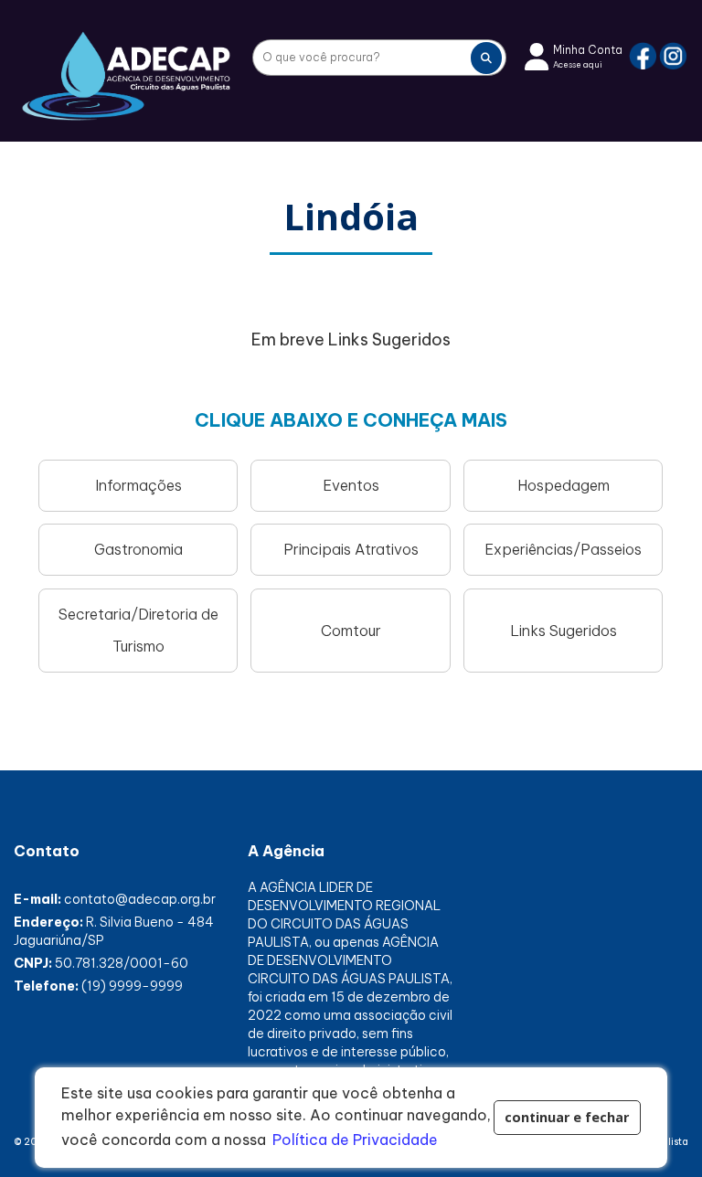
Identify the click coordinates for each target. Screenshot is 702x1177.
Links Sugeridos (563, 630)
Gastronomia (138, 549)
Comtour (351, 630)
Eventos (351, 485)
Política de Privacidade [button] (355, 1139)
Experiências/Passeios (563, 549)
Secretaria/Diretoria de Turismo (138, 630)
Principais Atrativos (351, 549)
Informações (138, 485)
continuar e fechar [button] (567, 1117)
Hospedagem (563, 485)
